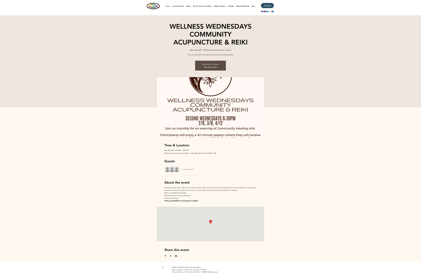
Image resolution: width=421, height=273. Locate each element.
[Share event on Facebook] (165, 256)
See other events (210, 67)
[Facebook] (162, 267)
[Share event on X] (171, 256)
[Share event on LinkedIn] (176, 256)
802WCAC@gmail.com (210, 272)
